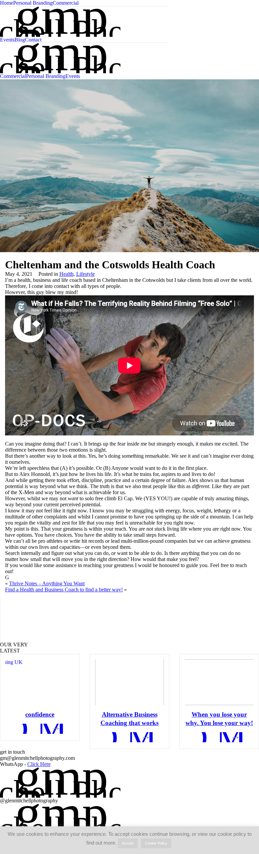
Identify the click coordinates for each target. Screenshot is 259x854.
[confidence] (39, 682)
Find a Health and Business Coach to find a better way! (64, 589)
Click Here (39, 764)
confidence (39, 714)
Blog (20, 40)
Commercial (66, 3)
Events (7, 40)
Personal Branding (33, 3)
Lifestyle (85, 274)
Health (66, 274)
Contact (33, 40)
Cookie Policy (156, 843)
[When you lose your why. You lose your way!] (219, 682)
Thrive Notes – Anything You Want (47, 583)
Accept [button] (128, 843)
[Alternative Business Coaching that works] (129, 682)
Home (6, 3)
